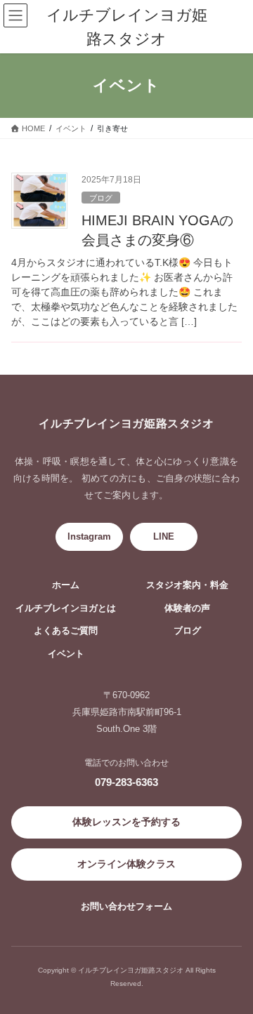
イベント (66, 654)
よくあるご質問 (66, 631)
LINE (163, 536)
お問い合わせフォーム (126, 906)
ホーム (65, 585)
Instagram (89, 536)
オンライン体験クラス (126, 863)
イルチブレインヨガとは (65, 608)
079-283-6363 (126, 782)
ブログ (100, 198)
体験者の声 (187, 608)
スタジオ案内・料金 (187, 585)
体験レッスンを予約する (126, 821)
